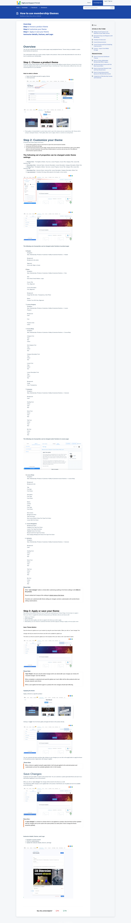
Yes (66, 911)
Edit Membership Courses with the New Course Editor (103, 65)
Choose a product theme (35, 26)
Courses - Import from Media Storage (101, 49)
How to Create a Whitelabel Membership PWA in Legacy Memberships (101, 61)
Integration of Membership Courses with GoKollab (103, 76)
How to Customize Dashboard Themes (101, 57)
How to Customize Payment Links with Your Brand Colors (102, 69)
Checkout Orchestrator (100, 39)
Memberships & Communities (39, 7)
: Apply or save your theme (36, 32)
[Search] (112, 7)
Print (95, 25)
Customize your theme (35, 29)
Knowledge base (97, 2)
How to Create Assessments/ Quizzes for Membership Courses (102, 73)
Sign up (110, 1)
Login (105, 1)
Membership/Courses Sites (48, 7)
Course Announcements (100, 42)
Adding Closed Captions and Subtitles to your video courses (102, 32)
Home (89, 2)
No (58, 911)
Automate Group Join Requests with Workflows (103, 36)
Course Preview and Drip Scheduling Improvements (103, 45)
